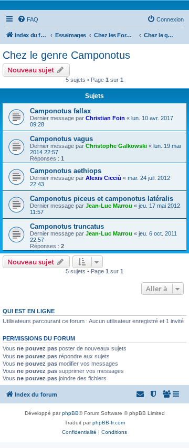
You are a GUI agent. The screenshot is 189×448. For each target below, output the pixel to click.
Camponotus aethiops (65, 171)
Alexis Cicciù (103, 178)
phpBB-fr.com (108, 422)
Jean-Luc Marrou (109, 205)
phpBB (70, 413)
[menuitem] (27, 19)
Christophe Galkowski (116, 146)
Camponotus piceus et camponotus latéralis (101, 198)
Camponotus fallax (60, 111)
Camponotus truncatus (67, 226)
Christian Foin (105, 118)
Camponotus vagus (61, 139)
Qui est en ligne (29, 311)
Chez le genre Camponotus (66, 55)
